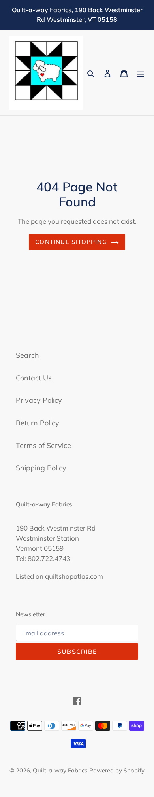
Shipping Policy (41, 467)
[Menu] (140, 72)
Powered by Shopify (117, 770)
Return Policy (37, 422)
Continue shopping (71, 242)
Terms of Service (43, 445)
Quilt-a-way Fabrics (60, 770)
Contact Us (34, 377)
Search (27, 355)
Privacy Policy (39, 400)
